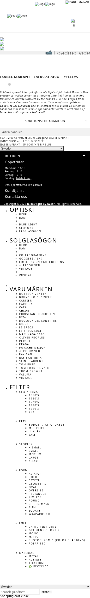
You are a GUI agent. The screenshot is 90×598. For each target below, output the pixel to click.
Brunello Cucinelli (36, 297)
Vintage (25, 268)
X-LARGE (35, 460)
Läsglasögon (30, 231)
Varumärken (31, 289)
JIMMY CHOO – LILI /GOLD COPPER (22, 141)
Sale (32, 434)
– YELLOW (39, 76)
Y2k (32, 411)
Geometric (38, 483)
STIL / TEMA (28, 391)
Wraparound (39, 513)
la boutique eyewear (41, 203)
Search (46, 592)
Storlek (26, 444)
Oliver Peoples (32, 337)
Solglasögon (33, 240)
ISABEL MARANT (59, 137)
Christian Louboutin (37, 313)
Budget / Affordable (47, 424)
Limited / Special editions (41, 261)
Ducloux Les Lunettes (38, 320)
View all (26, 275)
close (25, 596)
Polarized (37, 543)
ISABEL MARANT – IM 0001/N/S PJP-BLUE (26, 144)
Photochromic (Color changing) (57, 540)
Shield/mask (39, 503)
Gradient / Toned (44, 530)
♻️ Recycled (39, 566)
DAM (22, 217)
